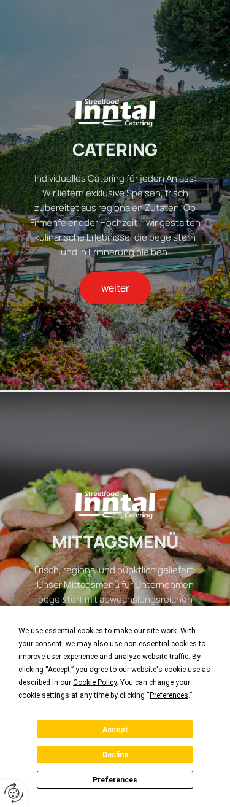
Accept (115, 729)
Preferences (115, 780)
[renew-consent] (14, 793)
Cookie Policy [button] (95, 682)
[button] (115, 288)
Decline (115, 755)
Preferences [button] (169, 695)
